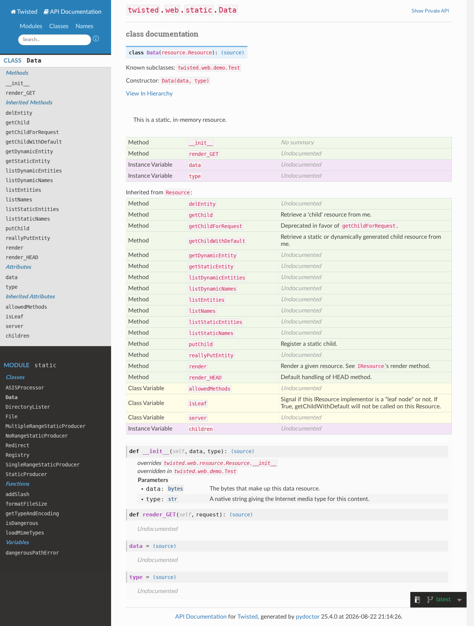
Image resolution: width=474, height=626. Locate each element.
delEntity (19, 113)
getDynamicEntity (29, 151)
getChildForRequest (32, 132)
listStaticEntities (32, 209)
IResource (370, 366)
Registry (17, 455)
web (172, 10)
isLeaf (14, 316)
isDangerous (22, 523)
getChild (17, 122)
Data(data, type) (185, 81)
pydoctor (308, 617)
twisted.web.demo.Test (209, 68)
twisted (143, 10)
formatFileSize (26, 504)
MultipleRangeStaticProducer (46, 426)
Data (34, 60)
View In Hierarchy (149, 94)
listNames (19, 199)
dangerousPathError (32, 553)
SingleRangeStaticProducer (43, 465)
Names (84, 26)
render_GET (20, 93)
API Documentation (75, 12)
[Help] (96, 40)
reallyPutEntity (28, 238)
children (17, 336)
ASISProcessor (25, 388)
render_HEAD (22, 257)
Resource (178, 192)
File (11, 416)
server (14, 326)
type (11, 287)
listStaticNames (28, 219)
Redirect (17, 445)
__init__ (17, 83)
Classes (59, 26)
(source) (232, 53)
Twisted (27, 12)
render (14, 248)
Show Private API (430, 11)
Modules (31, 26)
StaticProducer (26, 474)
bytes (175, 489)
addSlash (17, 494)
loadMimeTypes (25, 533)
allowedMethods (26, 307)
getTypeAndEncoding (32, 513)
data (11, 277)
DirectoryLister (28, 407)
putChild (17, 228)
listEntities (23, 190)
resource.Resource (186, 53)
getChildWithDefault (34, 142)
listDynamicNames (29, 180)
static (45, 365)
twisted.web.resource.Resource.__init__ (220, 463)
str (172, 499)
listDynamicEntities (34, 171)
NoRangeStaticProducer (37, 436)
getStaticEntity (28, 161)
